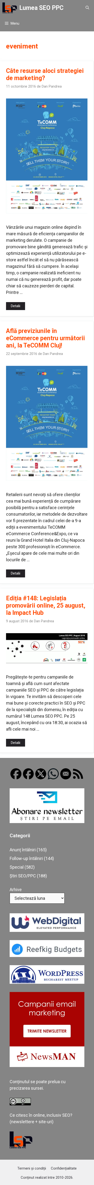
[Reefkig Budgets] (47, 955)
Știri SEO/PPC (23, 875)
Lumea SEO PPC (41, 7)
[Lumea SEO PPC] (9, 8)
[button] (87, 8)
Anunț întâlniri (23, 849)
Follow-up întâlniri (26, 858)
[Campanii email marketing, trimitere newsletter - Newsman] (47, 1065)
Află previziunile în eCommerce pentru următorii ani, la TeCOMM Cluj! (45, 338)
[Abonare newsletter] (47, 821)
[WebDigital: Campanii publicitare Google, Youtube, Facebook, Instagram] (47, 930)
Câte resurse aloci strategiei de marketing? (45, 74)
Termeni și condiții (31, 1168)
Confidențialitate (64, 1168)
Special (17, 867)
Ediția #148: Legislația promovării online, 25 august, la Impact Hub (45, 605)
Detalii (15, 306)
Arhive (16, 889)
